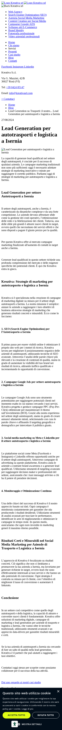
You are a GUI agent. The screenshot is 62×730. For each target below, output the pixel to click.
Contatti (12, 60)
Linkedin (29, 66)
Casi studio (14, 54)
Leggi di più (27, 708)
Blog (11, 57)
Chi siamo (13, 45)
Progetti (12, 51)
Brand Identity (16, 30)
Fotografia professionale (21, 33)
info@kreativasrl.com (21, 93)
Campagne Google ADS (21, 24)
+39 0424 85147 (15, 87)
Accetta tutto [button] (16, 715)
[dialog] (31, 709)
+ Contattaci (8, 98)
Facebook (7, 66)
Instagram (18, 66)
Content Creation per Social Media (27, 21)
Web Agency (15, 11)
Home (11, 42)
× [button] (58, 691)
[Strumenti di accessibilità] (14, 724)
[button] (31, 724)
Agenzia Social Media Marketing (26, 17)
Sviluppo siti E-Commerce (22, 27)
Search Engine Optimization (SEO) (27, 14)
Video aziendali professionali (24, 36)
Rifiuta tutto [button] (46, 715)
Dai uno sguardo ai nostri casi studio (21, 682)
